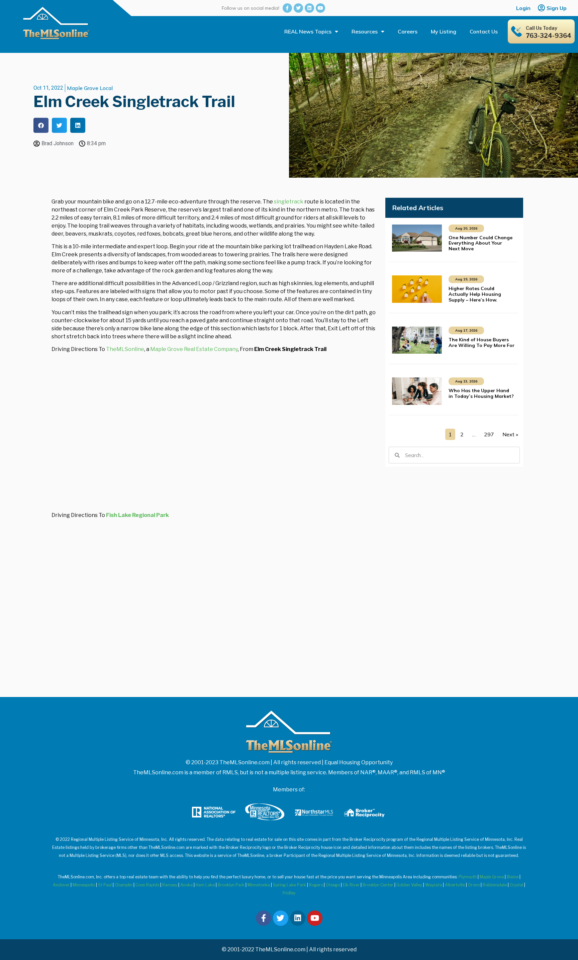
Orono (474, 884)
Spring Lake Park (289, 884)
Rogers (316, 884)
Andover (61, 884)
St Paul (105, 884)
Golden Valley (409, 884)
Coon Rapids (147, 884)
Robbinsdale (495, 884)
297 (489, 434)
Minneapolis (84, 884)
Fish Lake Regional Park (137, 515)
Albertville (455, 884)
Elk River (351, 884)
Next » (510, 434)
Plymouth (468, 876)
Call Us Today (541, 28)
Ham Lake (205, 884)
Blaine (512, 876)
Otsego (333, 884)
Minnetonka (259, 884)
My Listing (443, 31)
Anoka (186, 884)
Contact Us (484, 31)
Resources (365, 31)
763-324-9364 (548, 35)
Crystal (516, 884)
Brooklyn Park (231, 884)
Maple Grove (492, 876)
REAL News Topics (307, 31)
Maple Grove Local (90, 88)
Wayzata (433, 884)
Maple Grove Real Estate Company (194, 349)
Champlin (123, 884)
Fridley (289, 892)
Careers (407, 31)
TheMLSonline (125, 349)
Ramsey (169, 884)
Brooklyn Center (378, 884)
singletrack (288, 201)
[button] (41, 125)
